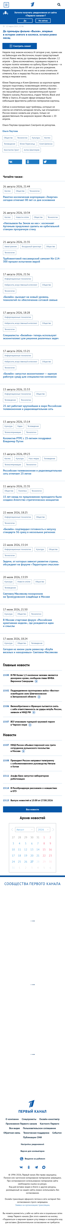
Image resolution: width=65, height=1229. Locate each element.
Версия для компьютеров (32, 1151)
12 (25, 849)
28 (19, 837)
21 (37, 855)
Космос (47, 137)
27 (13, 837)
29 (25, 837)
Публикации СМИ (32, 1137)
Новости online (22, 217)
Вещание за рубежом (35, 1158)
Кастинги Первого (49, 1123)
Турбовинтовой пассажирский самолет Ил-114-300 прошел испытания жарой (31, 260)
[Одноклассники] (32, 162)
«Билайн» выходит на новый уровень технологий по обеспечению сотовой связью (30, 298)
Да (25, 20)
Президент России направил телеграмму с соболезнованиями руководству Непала (33, 763)
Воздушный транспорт (31, 246)
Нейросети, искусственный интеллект (21, 285)
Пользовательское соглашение (39, 1128)
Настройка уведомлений (32, 1144)
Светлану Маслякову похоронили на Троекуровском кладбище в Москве (26, 595)
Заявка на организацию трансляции (32, 1205)
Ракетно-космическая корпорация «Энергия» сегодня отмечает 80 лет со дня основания (30, 198)
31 (37, 837)
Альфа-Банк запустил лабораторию (30, 777)
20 (31, 855)
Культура (36, 137)
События (57, 1132)
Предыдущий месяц (12, 829)
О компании (12, 1119)
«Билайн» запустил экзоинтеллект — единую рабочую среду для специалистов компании (30, 375)
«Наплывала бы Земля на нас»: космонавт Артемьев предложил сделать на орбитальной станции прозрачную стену (31, 226)
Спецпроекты (29, 1119)
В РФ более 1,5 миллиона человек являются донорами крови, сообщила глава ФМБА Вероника (34, 678)
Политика (22, 491)
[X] (50, 162)
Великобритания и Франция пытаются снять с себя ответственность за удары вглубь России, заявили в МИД (36, 709)
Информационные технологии (18, 279)
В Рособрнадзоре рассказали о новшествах (34, 789)
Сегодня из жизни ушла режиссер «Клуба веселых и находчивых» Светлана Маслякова (30, 650)
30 (31, 837)
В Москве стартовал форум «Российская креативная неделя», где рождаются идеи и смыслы (28, 623)
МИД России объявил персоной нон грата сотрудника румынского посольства (33, 748)
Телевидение (9, 144)
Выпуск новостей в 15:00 (32, 800)
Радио (20, 426)
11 (19, 849)
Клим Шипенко (45, 144)
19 (25, 855)
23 (50, 855)
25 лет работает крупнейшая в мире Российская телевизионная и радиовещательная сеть (32, 407)
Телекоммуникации (13, 432)
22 (44, 855)
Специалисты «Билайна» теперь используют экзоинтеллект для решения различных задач (30, 336)
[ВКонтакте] (15, 162)
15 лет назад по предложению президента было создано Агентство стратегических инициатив (32, 498)
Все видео (14, 1128)
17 (13, 855)
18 (19, 855)
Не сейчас (43, 20)
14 (37, 849)
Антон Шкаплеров (31, 150)
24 (13, 861)
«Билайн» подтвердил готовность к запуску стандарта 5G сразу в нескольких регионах (29, 530)
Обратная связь (11, 1132)
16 (50, 849)
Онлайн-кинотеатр (49, 1119)
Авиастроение (11, 246)
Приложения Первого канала (21, 1123)
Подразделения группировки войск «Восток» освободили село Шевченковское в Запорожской (35, 693)
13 (31, 849)
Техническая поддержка (36, 1132)
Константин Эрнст (11, 150)
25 (19, 861)
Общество (8, 137)
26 (25, 861)
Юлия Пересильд (27, 144)
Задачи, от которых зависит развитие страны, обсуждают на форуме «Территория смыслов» (31, 563)
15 (44, 849)
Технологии (22, 137)
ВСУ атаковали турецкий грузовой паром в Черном (33, 723)
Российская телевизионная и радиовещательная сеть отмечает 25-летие (32, 472)
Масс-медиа (34, 458)
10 (13, 849)
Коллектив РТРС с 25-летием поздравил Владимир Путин (27, 439)
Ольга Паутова (10, 131)
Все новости (32, 809)
